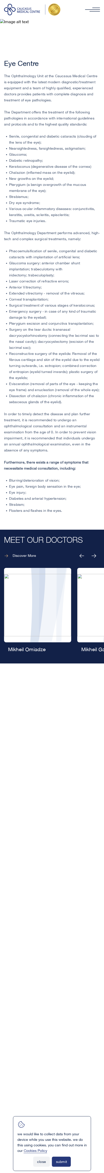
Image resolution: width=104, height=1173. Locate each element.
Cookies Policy (35, 1151)
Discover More (24, 556)
